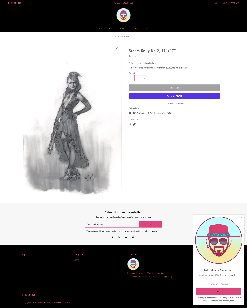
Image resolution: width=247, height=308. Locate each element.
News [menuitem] (122, 29)
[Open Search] (216, 3)
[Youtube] (19, 3)
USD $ (224, 3)
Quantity (132, 73)
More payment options (174, 103)
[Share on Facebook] (130, 124)
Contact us (133, 119)
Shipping (133, 63)
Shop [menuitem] (109, 29)
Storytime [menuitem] (134, 29)
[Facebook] (8, 3)
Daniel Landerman (45, 302)
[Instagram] (11, 3)
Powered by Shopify (62, 302)
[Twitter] (15, 3)
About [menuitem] (147, 29)
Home (114, 36)
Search (77, 259)
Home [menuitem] (99, 29)
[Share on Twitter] (134, 124)
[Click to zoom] (117, 48)
